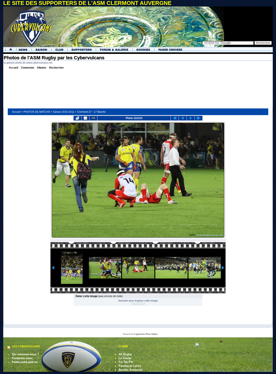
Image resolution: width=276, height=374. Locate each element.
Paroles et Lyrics (130, 366)
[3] (138, 303)
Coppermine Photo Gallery (146, 334)
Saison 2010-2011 (63, 111)
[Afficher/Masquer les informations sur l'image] (85, 118)
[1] (132, 303)
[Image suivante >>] (190, 118)
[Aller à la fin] (198, 118)
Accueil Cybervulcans (9, 49)
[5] (143, 303)
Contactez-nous (22, 358)
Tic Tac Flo (126, 362)
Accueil (16, 111)
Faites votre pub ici (25, 362)
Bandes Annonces (131, 369)
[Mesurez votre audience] (199, 347)
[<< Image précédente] (183, 118)
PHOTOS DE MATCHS (37, 111)
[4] (141, 303)
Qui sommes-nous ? (25, 354)
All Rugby (125, 354)
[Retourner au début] (175, 118)
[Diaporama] (93, 118)
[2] (135, 303)
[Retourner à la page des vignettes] (77, 118)
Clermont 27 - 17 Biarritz (91, 111)
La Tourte (125, 358)
